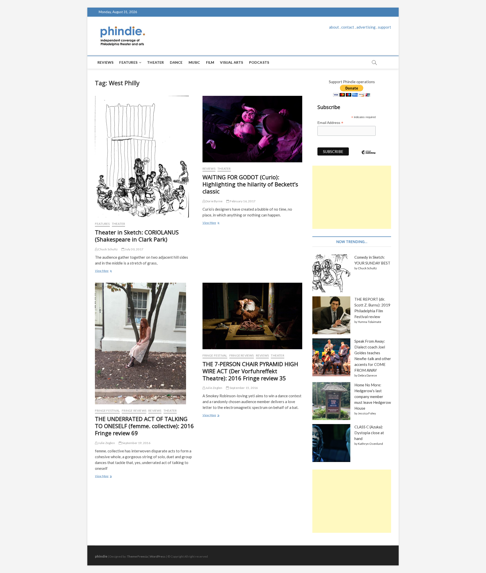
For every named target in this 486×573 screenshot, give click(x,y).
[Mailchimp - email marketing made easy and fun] (368, 156)
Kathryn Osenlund (370, 444)
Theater (155, 62)
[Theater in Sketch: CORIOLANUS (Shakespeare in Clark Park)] (145, 156)
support (384, 27)
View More (103, 271)
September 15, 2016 (243, 388)
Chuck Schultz (107, 249)
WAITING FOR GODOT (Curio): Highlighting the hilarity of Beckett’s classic (250, 184)
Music (194, 62)
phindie (101, 556)
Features (128, 62)
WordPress (158, 556)
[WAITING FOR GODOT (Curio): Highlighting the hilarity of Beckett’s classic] (252, 129)
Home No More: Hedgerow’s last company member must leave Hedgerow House (372, 396)
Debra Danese (367, 375)
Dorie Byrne (213, 201)
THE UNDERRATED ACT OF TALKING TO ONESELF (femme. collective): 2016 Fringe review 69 (144, 426)
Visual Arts (231, 62)
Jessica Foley (367, 413)
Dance (176, 62)
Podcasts (259, 62)
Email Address (330, 122)
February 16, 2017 (242, 201)
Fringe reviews (134, 410)
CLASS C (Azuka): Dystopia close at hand (369, 433)
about (334, 27)
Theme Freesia (137, 556)
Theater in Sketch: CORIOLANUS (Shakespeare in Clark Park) (137, 235)
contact (347, 27)
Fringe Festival (107, 410)
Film (210, 62)
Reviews (105, 62)
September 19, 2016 (136, 443)
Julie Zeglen (106, 443)
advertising (366, 27)
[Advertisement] (351, 197)
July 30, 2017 (133, 249)
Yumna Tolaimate (369, 322)
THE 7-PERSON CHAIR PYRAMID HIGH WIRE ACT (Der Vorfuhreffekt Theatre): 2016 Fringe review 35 (250, 371)
